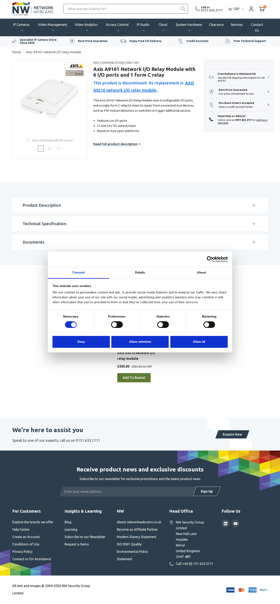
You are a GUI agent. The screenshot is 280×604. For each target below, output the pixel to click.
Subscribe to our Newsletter (85, 537)
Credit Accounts (197, 41)
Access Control (117, 24)
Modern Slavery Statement (136, 537)
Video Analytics (86, 24)
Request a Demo (77, 544)
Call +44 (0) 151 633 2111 (194, 563)
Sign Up (207, 491)
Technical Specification (44, 223)
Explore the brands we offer (32, 522)
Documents (33, 242)
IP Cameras (21, 24)
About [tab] (201, 272)
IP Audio (143, 24)
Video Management (52, 24)
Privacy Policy (22, 551)
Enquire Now (232, 434)
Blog (68, 522)
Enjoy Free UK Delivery (146, 41)
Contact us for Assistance (31, 559)
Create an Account (26, 537)
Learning (71, 529)
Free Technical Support (249, 41)
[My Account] (251, 9)
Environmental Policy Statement (132, 555)
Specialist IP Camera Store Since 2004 (38, 41)
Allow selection (140, 341)
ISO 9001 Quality (129, 544)
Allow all (199, 341)
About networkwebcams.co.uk (139, 522)
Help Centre (20, 529)
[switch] (117, 324)
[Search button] (183, 9)
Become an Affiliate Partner (137, 529)
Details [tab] (140, 272)
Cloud (162, 24)
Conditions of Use (25, 544)
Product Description (42, 205)
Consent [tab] (78, 272)
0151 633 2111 (212, 10)
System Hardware (189, 24)
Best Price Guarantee (93, 41)
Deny (81, 341)
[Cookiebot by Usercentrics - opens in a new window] (210, 259)
